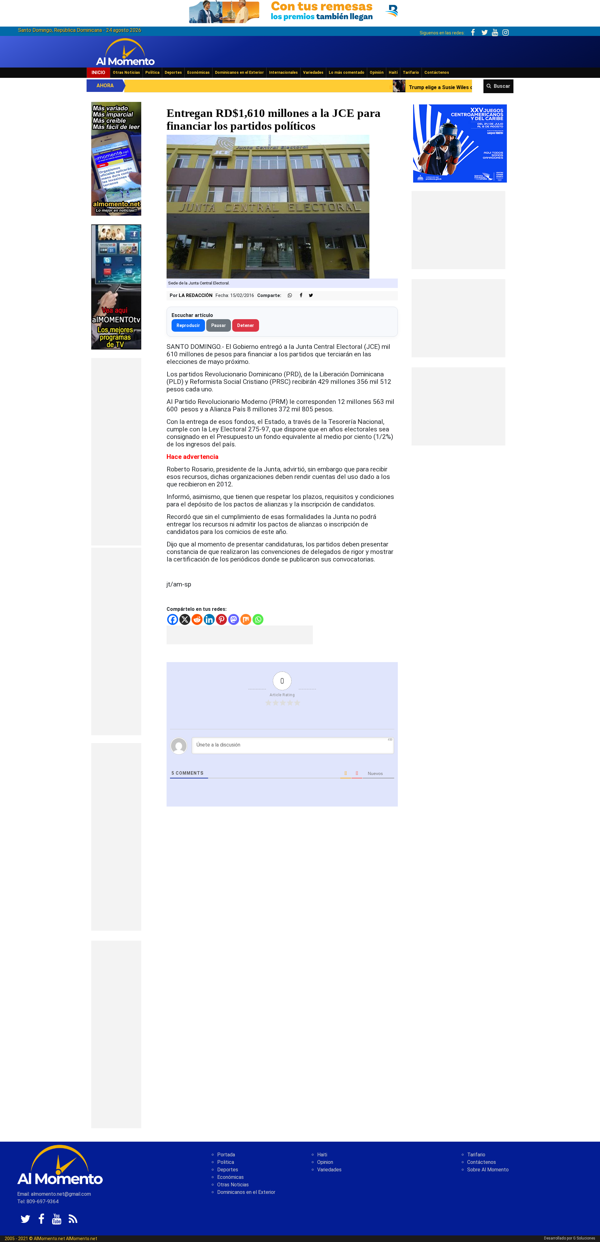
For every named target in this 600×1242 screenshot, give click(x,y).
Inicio (98, 72)
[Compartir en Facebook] (297, 295)
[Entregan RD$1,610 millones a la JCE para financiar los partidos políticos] (268, 206)
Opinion (325, 1162)
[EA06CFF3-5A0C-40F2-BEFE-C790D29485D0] (116, 286)
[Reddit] (197, 619)
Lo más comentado (346, 72)
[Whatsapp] (257, 619)
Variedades (313, 72)
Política (152, 72)
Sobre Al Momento (488, 1170)
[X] (184, 619)
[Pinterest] (221, 619)
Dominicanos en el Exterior (239, 72)
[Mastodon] (233, 619)
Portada (226, 1155)
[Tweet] (308, 295)
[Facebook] (172, 619)
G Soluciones (584, 1238)
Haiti (322, 1155)
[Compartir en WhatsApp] (287, 295)
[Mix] (245, 619)
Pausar (218, 325)
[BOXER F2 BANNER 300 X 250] (460, 143)
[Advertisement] (116, 452)
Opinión (376, 72)
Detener (245, 325)
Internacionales (283, 72)
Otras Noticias (126, 72)
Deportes (173, 72)
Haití (393, 72)
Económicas (198, 72)
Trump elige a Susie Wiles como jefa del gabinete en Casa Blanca (394, 87)
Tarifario (411, 72)
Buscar (502, 86)
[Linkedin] (209, 619)
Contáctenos (436, 72)
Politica (225, 1162)
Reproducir (188, 325)
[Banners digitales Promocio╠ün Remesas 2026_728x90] (300, 10)
